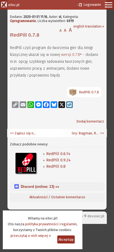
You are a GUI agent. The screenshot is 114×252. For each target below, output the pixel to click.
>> (101, 133)
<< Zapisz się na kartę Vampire (24, 133)
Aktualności (38, 197)
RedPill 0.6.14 (58, 153)
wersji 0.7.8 (70, 54)
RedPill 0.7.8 (89, 92)
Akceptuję (66, 239)
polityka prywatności (41, 224)
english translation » (88, 26)
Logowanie (92, 4)
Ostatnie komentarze (68, 197)
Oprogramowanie (23, 21)
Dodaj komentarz (90, 121)
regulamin (68, 224)
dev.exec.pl (95, 216)
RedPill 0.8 (56, 166)
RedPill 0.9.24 (58, 160)
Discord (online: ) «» (40, 187)
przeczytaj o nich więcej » (31, 236)
